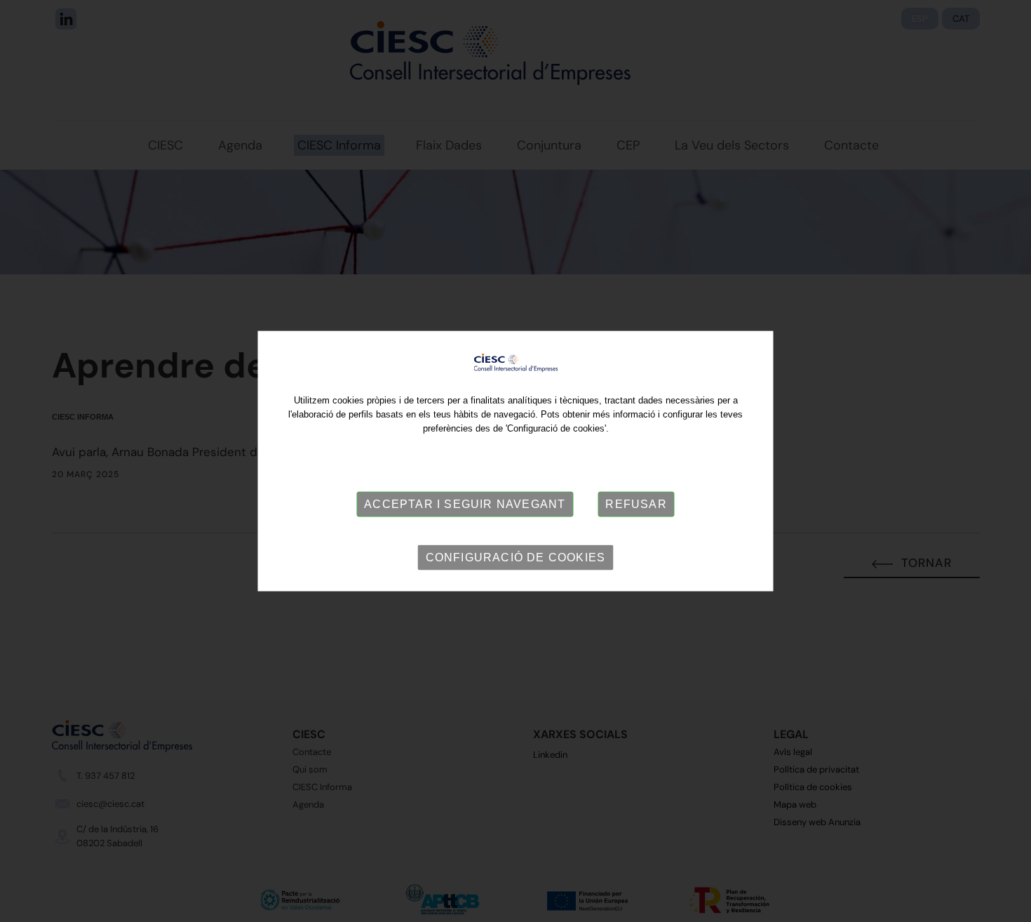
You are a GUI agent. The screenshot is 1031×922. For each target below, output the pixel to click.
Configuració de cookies (516, 557)
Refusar (635, 504)
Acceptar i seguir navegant (464, 504)
